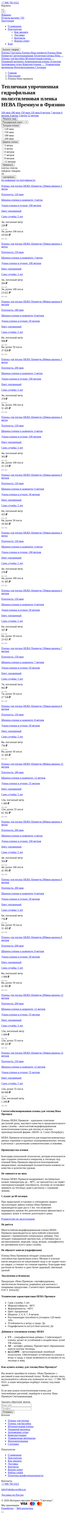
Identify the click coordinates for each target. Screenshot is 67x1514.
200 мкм (6, 112)
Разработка (7, 1508)
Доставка (19, 35)
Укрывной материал (12, 61)
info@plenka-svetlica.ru (13, 1489)
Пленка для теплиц (18, 1420)
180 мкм (16, 112)
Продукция (7, 20)
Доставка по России (12, 1495)
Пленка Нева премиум (34, 52)
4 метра (14, 115)
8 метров (45, 112)
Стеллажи (40, 67)
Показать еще (9, 119)
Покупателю (15, 29)
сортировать (9, 177)
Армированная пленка (37, 61)
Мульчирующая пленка (38, 58)
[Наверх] (2, 1512)
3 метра (23, 115)
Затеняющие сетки (12, 64)
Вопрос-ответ (21, 40)
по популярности (25, 180)
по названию (8, 180)
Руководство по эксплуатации (18, 1219)
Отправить (8, 1412)
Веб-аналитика (25, 1508)
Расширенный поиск (12, 122)
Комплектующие (32, 64)
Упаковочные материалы (21, 1438)
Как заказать (21, 32)
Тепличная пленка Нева (47, 55)
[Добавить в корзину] (6, 229)
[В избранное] (2, 229)
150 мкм (26, 112)
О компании (14, 26)
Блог (10, 43)
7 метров (56, 112)
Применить (8, 165)
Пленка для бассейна (13, 58)
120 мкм (35, 112)
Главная (12, 72)
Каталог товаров (11, 49)
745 (12, 17)
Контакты (19, 38)
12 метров (33, 115)
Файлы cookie (15, 1472)
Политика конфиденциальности (25, 1475)
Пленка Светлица (11, 52)
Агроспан (55, 61)
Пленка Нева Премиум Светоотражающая (31, 54)
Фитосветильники (24, 67)
